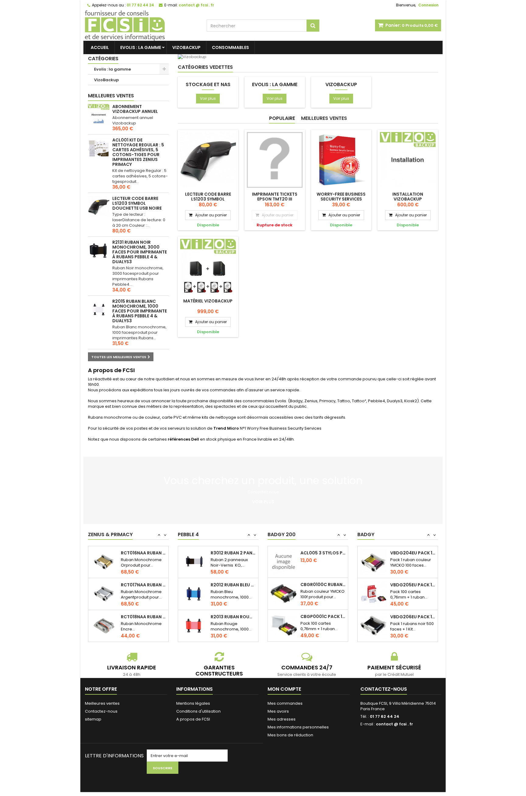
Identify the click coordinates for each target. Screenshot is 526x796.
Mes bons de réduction (290, 735)
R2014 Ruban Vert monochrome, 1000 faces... (233, 597)
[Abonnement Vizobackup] (98, 114)
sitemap (93, 719)
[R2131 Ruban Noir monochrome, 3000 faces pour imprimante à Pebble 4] (98, 250)
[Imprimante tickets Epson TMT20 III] (275, 160)
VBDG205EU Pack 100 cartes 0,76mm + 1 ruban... (412, 547)
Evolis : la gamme (140, 47)
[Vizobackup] (263, 57)
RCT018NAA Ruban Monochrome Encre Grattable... (143, 552)
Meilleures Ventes (324, 118)
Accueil (100, 47)
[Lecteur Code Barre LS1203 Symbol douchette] (98, 206)
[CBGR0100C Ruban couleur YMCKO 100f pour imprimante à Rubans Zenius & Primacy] (283, 574)
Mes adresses (282, 719)
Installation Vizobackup (407, 196)
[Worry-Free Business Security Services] (341, 160)
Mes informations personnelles (298, 727)
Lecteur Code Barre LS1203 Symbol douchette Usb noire (137, 203)
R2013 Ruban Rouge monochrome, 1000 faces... (233, 565)
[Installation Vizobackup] (408, 160)
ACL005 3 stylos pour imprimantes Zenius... (322, 629)
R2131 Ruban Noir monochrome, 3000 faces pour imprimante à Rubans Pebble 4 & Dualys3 (139, 252)
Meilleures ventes (111, 95)
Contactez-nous (101, 711)
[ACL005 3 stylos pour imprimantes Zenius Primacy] (283, 638)
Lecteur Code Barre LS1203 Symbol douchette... (208, 199)
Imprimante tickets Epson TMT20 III (274, 196)
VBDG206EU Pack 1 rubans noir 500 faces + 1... (412, 579)
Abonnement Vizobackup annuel (135, 108)
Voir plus (208, 98)
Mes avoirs (278, 711)
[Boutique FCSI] (141, 25)
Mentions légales (193, 703)
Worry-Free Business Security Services (341, 196)
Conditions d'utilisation (198, 711)
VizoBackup (186, 47)
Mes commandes (285, 703)
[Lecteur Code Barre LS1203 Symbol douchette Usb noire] (208, 160)
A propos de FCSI (193, 719)
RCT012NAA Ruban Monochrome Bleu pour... (143, 616)
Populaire (282, 118)
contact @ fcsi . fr (394, 724)
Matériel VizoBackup (208, 300)
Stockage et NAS (208, 84)
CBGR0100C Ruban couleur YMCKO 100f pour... (322, 565)
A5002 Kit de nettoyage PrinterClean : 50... (233, 629)
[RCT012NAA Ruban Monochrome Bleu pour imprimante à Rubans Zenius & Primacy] (104, 626)
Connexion (428, 5)
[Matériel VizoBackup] (208, 267)
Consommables (230, 47)
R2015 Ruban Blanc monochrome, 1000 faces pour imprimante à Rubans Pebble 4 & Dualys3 (139, 311)
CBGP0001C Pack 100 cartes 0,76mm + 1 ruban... (322, 597)
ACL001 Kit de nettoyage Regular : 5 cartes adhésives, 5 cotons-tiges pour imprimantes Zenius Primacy (138, 152)
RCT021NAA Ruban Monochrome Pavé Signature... (143, 584)
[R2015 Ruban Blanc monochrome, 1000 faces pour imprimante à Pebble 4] (98, 309)
